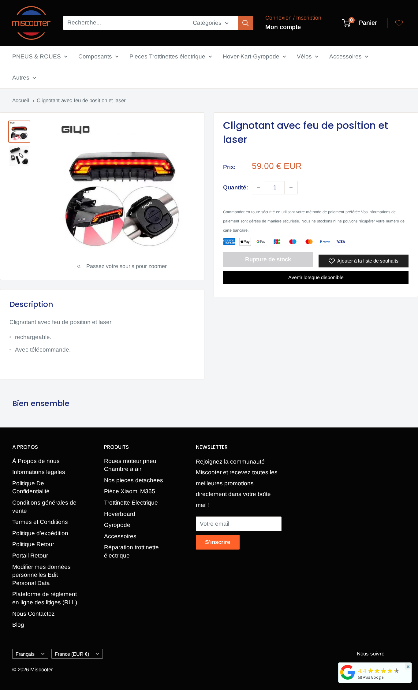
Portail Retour (30, 555)
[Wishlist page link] (399, 23)
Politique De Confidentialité (31, 487)
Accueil (21, 100)
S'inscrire (217, 542)
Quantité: (235, 188)
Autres (20, 77)
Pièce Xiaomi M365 (129, 491)
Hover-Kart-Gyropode (251, 56)
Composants (95, 56)
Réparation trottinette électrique (131, 551)
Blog (18, 624)
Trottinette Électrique (131, 502)
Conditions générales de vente (44, 506)
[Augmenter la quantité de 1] (291, 187)
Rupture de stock (268, 259)
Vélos (304, 56)
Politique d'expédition (40, 533)
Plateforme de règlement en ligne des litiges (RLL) (44, 598)
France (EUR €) (72, 654)
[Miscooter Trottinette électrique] (347, 679)
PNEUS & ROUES (36, 56)
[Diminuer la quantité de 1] (258, 187)
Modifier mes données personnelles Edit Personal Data (41, 575)
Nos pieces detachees (133, 480)
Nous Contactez (33, 613)
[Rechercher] (245, 23)
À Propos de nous (36, 461)
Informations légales (38, 472)
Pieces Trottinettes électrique (167, 56)
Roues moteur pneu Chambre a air (130, 465)
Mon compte (283, 27)
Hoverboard (119, 514)
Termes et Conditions (40, 522)
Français (25, 654)
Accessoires (345, 56)
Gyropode (117, 525)
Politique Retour (33, 544)
